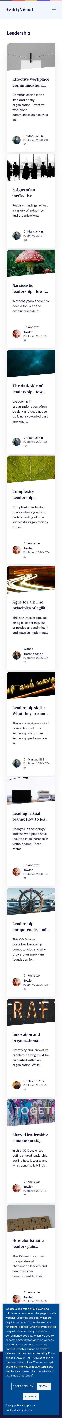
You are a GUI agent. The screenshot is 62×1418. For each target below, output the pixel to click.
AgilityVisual (19, 9)
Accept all (31, 1396)
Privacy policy (13, 1405)
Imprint (28, 1405)
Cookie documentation (19, 1410)
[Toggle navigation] (53, 9)
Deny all (44, 1386)
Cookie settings (23, 1386)
